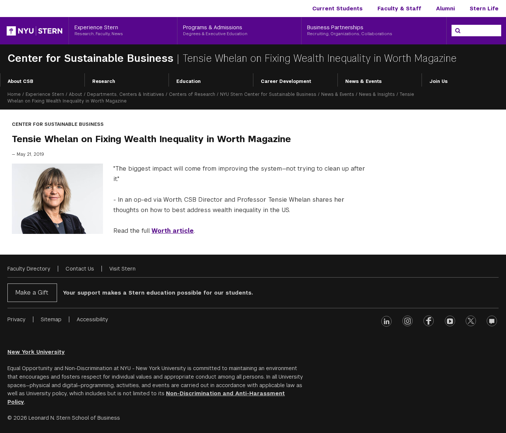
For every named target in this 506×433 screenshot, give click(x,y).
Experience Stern (45, 94)
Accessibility (92, 319)
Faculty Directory (28, 268)
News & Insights (377, 94)
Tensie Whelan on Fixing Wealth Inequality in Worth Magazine (319, 58)
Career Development (286, 81)
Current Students (337, 8)
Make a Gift (31, 292)
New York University (36, 352)
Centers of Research (192, 94)
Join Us (438, 81)
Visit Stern (122, 268)
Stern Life (484, 8)
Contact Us (80, 268)
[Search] (457, 30)
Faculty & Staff (399, 8)
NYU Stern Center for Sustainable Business (268, 94)
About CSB (20, 81)
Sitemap (51, 319)
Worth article (173, 231)
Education (188, 81)
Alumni (445, 8)
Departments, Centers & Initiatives (125, 94)
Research (103, 81)
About (75, 94)
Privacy (16, 319)
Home (14, 94)
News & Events (363, 81)
